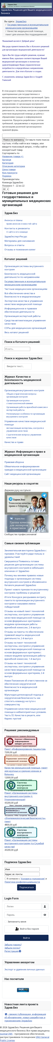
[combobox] (18, 366)
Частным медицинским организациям (25, 289)
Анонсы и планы (13, 220)
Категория (7, 162)
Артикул (6, 159)
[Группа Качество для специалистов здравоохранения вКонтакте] (26, 523)
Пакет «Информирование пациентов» (25, 749)
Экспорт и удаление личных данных (24, 969)
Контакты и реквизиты (17, 228)
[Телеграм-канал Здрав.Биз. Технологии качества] (26, 503)
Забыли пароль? (13, 944)
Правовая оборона (14, 462)
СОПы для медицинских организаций (25, 328)
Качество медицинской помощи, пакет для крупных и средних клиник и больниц (26, 771)
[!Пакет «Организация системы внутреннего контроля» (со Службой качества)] (20, 832)
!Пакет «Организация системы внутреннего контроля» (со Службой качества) (24, 843)
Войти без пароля (29, 928)
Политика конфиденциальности (22, 881)
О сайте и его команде (17, 232)
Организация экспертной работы (22, 316)
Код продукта (9, 172)
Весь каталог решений (16, 332)
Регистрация (11, 951)
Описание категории (13, 166)
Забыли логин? (12, 947)
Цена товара (8, 169)
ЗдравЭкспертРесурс (15, 236)
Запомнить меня (17, 921)
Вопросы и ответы (14, 245)
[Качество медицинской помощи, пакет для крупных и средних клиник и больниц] (20, 759)
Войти (26, 937)
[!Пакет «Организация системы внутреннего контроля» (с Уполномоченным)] (20, 784)
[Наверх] (48, 1037)
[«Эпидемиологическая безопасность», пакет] (20, 810)
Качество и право (13, 442)
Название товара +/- (13, 156)
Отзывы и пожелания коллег (19, 249)
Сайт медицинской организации (22, 474)
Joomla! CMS (6, 1033)
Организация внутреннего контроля (24, 390)
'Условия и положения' (32, 878)
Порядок (6, 175)
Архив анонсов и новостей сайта (21, 223)
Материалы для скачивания (19, 240)
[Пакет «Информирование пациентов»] (20, 741)
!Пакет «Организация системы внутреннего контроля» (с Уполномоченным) (20, 796)
